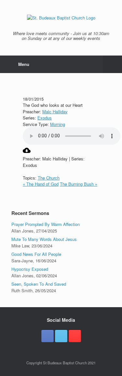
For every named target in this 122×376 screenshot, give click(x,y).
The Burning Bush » (78, 184)
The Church (49, 178)
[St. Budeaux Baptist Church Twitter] (61, 336)
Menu (23, 64)
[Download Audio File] (27, 152)
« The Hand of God (41, 184)
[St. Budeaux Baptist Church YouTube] (75, 336)
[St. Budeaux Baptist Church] (61, 18)
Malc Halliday (55, 111)
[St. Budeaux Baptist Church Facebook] (47, 336)
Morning (57, 124)
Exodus (44, 118)
